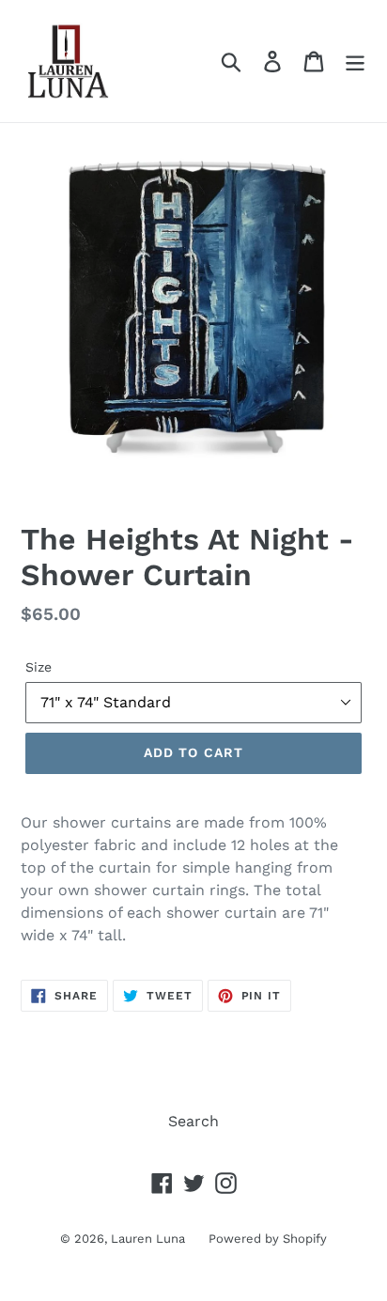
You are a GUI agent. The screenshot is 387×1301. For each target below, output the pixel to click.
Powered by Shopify (268, 1238)
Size (38, 666)
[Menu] (355, 61)
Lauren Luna (148, 1238)
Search (193, 1121)
